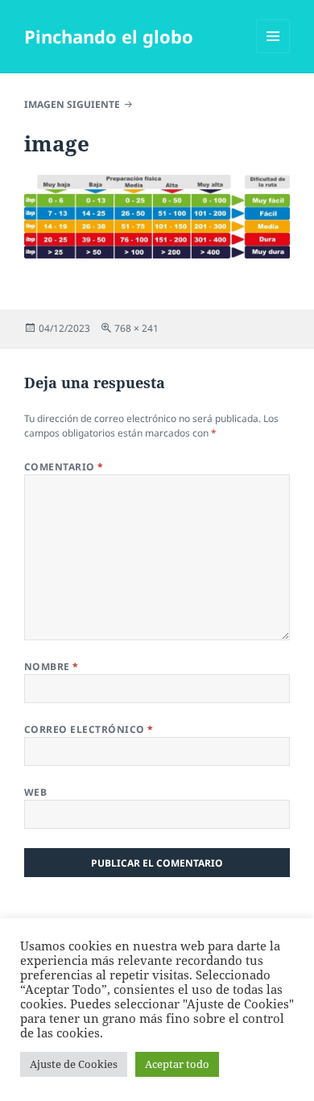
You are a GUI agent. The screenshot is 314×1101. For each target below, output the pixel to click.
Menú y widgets (273, 52)
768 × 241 (136, 328)
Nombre (51, 666)
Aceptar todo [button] (177, 1064)
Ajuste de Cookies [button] (74, 1064)
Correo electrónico (89, 729)
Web (35, 792)
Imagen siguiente (72, 104)
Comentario (64, 467)
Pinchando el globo (108, 36)
